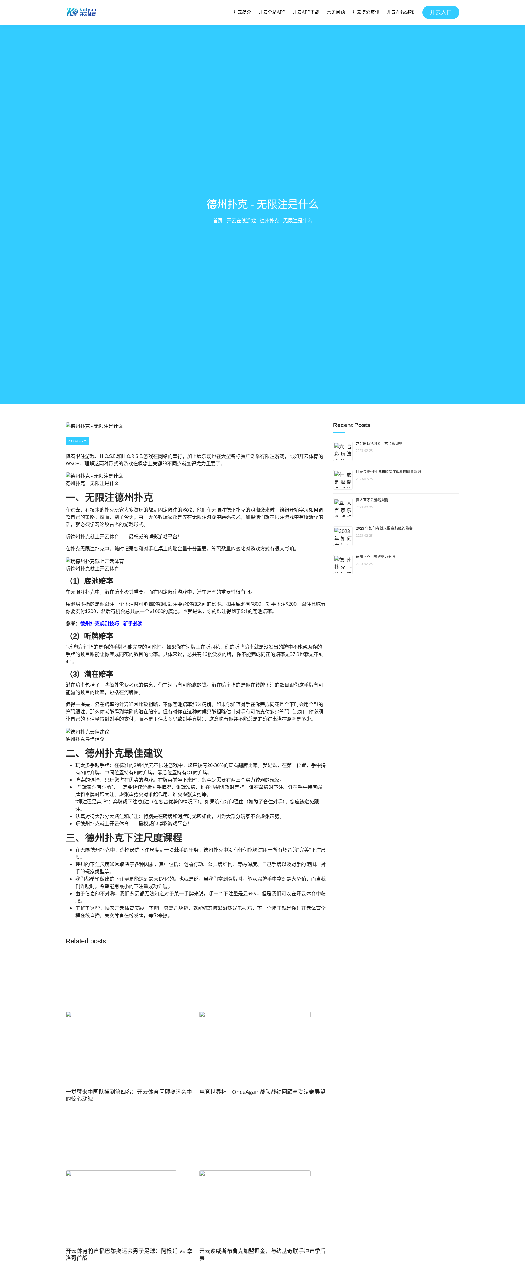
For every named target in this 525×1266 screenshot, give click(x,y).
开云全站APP (272, 12)
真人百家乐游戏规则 (372, 500)
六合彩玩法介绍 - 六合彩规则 (379, 444)
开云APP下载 (306, 12)
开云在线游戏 (400, 12)
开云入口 (441, 12)
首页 (218, 220)
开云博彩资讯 (365, 12)
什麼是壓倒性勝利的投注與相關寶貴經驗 (388, 472)
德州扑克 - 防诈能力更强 (375, 557)
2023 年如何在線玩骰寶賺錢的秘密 (384, 528)
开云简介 (242, 12)
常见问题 (336, 12)
